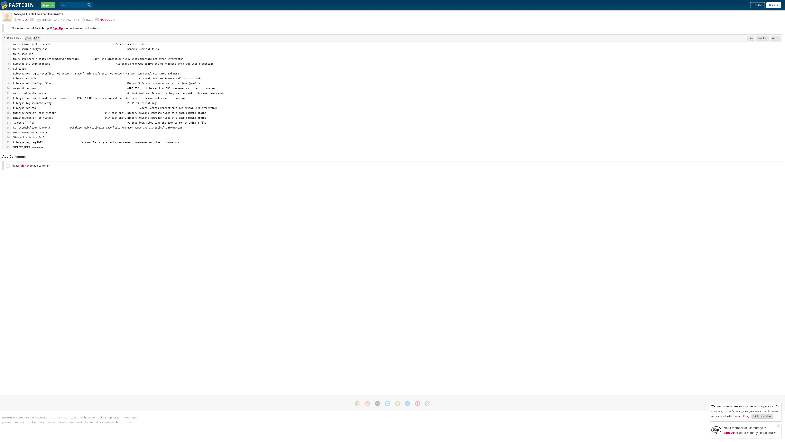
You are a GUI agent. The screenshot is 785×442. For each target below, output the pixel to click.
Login (758, 5)
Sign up (774, 5)
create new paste (12, 417)
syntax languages (37, 417)
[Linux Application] (427, 403)
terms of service (57, 422)
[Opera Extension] (417, 403)
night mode (87, 417)
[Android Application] (397, 403)
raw (751, 38)
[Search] (89, 5)
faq (65, 417)
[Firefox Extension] (367, 403)
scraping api (112, 417)
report (775, 38)
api (100, 417)
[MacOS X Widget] (407, 403)
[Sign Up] (716, 430)
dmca (99, 422)
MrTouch (23, 19)
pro (135, 417)
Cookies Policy (741, 416)
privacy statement (13, 422)
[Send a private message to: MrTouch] (32, 19)
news (126, 417)
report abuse (114, 422)
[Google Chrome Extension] (357, 403)
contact (130, 422)
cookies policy (36, 422)
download (762, 38)
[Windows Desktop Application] (387, 403)
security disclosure (81, 422)
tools (74, 417)
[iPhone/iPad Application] (377, 403)
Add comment (108, 19)
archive (55, 417)
